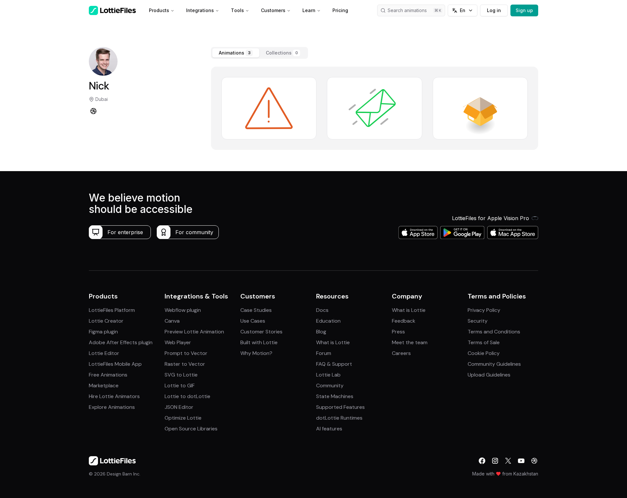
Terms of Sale (484, 342)
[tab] (235, 52)
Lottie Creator (106, 320)
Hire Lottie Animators (114, 396)
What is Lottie (333, 342)
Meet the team (409, 342)
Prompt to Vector (186, 353)
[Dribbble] (93, 111)
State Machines (334, 396)
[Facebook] (482, 461)
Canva (172, 320)
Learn (308, 10)
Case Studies (256, 310)
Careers (401, 353)
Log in (494, 10)
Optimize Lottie (183, 417)
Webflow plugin (183, 310)
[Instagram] (495, 461)
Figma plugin (103, 331)
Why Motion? (256, 353)
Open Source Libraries (191, 428)
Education (328, 320)
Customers (273, 10)
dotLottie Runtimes (339, 417)
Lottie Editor (104, 353)
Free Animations (108, 374)
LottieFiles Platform (112, 310)
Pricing (340, 10)
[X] (508, 461)
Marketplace (104, 385)
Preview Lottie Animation (194, 331)
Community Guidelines (494, 364)
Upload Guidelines (489, 374)
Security (478, 320)
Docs (322, 310)
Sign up (524, 10)
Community (330, 385)
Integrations (200, 10)
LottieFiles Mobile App (115, 364)
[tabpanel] (374, 108)
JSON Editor (179, 407)
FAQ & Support (334, 364)
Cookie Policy (484, 353)
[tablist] (259, 53)
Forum (323, 353)
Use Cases (252, 320)
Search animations (407, 10)
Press (398, 331)
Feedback (403, 320)
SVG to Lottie (181, 374)
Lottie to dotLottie (187, 396)
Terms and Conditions (494, 331)
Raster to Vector (185, 364)
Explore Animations (112, 407)
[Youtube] (521, 461)
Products (159, 10)
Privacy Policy (484, 310)
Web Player (178, 342)
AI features (329, 428)
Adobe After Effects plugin (121, 342)
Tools (237, 10)
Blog (321, 331)
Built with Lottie (259, 342)
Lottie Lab (328, 374)
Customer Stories (261, 331)
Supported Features (340, 407)
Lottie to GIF (180, 385)
